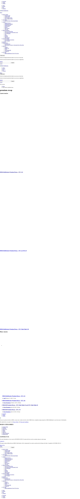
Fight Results (7, 26)
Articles (3, 21)
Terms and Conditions (24, 421)
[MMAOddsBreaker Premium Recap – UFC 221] (41, 364)
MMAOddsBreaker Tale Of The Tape (12, 53)
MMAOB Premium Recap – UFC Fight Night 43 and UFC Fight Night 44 (20, 405)
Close (1, 446)
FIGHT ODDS (5, 14)
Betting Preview (8, 23)
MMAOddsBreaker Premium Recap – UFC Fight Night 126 (14, 329)
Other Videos (7, 37)
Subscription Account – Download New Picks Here (14, 45)
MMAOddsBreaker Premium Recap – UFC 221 (13, 396)
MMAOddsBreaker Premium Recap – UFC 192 (13, 400)
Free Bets (4, 41)
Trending (4, 8)
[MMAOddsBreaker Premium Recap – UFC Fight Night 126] (40, 289)
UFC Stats (4, 52)
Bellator (6, 35)
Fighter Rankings (8, 25)
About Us (4, 46)
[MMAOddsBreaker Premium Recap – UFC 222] (40, 132)
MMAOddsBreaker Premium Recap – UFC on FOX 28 (13, 250)
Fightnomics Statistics (9, 24)
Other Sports (7, 28)
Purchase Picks (7, 478)
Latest (3, 5)
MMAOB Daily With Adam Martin (11, 20)
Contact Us (7, 51)
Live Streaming (7, 33)
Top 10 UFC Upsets (8, 17)
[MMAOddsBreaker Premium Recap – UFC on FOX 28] (40, 211)
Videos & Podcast (5, 433)
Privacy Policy (15, 421)
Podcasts (6, 36)
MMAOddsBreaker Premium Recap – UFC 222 (11, 172)
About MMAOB (8, 50)
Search (13, 62)
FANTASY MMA (5, 38)
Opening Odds (7, 15)
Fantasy (3, 430)
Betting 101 (7, 48)
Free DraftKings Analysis (9, 39)
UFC (6, 34)
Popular (3, 6)
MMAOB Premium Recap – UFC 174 (11, 409)
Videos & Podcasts (5, 30)
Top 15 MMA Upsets (9, 18)
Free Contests (7, 40)
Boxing (6, 27)
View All (6, 29)
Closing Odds (7, 16)
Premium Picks (5, 42)
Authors (6, 47)
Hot (3, 7)
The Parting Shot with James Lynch (11, 32)
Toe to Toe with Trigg (9, 31)
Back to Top (2, 445)
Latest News (4, 19)
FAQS (6, 49)
